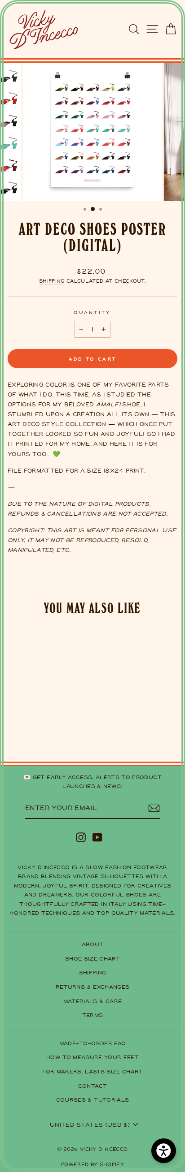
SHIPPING (92, 972)
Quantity (92, 312)
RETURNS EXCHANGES (93, 987)
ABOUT (93, 944)
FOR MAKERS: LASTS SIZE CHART (92, 1071)
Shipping (52, 281)
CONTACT (92, 1086)
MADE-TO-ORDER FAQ (92, 1043)
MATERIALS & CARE (92, 1001)
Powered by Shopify (92, 1164)
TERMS (92, 1015)
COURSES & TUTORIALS (92, 1100)
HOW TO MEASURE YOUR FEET (92, 1057)
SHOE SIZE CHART (92, 958)
